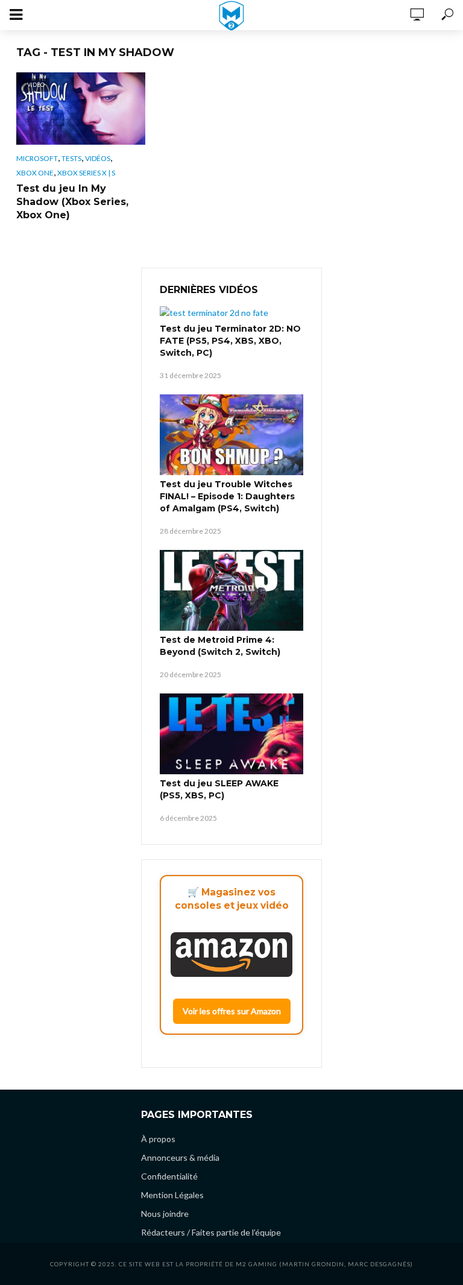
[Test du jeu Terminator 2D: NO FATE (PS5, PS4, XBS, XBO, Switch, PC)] (231, 313)
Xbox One (35, 172)
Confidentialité (169, 1176)
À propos (158, 1139)
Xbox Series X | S (86, 172)
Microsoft (37, 158)
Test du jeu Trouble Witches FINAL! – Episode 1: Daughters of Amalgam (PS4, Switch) (227, 496)
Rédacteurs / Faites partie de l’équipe (211, 1232)
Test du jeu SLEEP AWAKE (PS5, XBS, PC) (219, 789)
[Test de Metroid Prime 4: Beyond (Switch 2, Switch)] (231, 590)
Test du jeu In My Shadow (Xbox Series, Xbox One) (72, 202)
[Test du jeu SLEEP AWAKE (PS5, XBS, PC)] (231, 733)
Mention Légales (172, 1195)
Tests (71, 158)
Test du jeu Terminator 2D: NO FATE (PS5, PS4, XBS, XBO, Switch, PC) (230, 340)
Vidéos (97, 158)
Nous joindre (165, 1213)
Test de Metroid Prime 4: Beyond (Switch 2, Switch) (220, 645)
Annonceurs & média (180, 1157)
